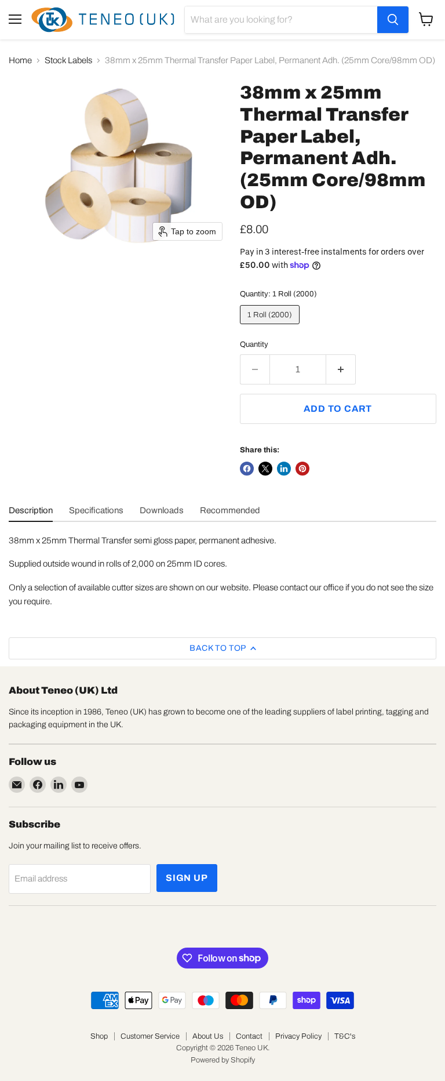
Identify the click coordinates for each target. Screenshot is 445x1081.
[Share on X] (265, 469)
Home (20, 60)
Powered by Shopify (223, 1060)
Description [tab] (31, 510)
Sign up (187, 878)
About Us (207, 1036)
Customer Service (150, 1036)
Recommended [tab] (230, 510)
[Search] (392, 19)
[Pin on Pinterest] (302, 469)
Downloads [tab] (162, 510)
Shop (99, 1036)
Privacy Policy (298, 1036)
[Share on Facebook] (247, 469)
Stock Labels (68, 60)
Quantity (254, 344)
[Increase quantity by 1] (341, 369)
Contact (249, 1036)
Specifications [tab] (96, 510)
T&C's (344, 1036)
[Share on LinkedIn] (284, 469)
